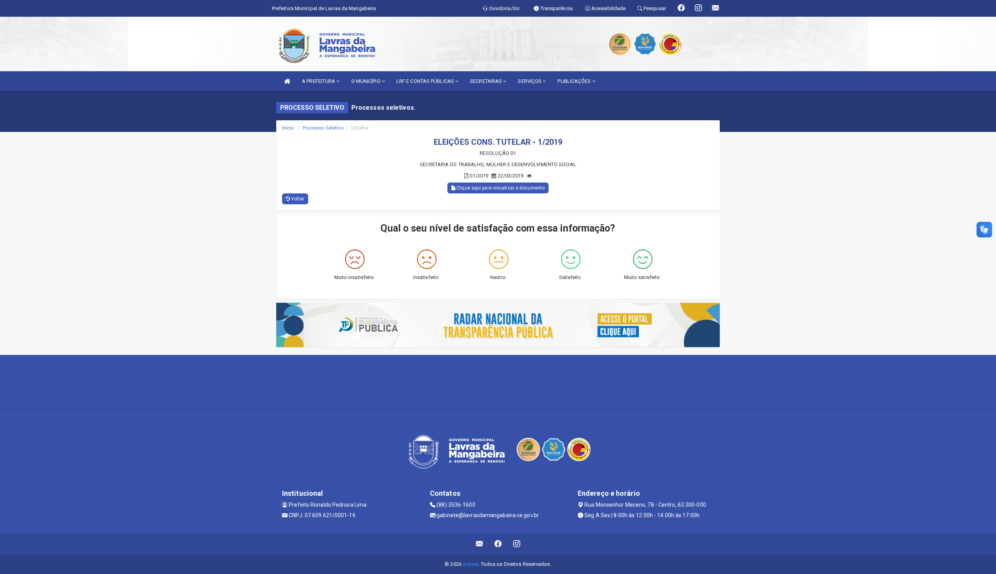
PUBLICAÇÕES (575, 81)
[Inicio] (287, 81)
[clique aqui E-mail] (479, 544)
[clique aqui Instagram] (517, 544)
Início (288, 128)
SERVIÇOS (530, 81)
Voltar (297, 199)
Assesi (471, 564)
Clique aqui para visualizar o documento (500, 188)
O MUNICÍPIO (366, 81)
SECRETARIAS (486, 81)
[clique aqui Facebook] (498, 544)
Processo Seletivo (323, 128)
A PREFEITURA (319, 81)
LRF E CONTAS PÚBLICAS (425, 81)
